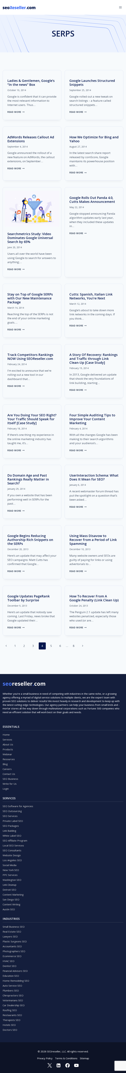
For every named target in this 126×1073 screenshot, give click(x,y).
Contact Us (9, 774)
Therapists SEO (11, 1020)
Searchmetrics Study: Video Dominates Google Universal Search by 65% (30, 238)
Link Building (9, 830)
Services (7, 739)
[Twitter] (49, 1065)
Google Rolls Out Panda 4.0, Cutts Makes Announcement (92, 199)
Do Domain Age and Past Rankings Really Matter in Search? (28, 479)
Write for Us (10, 783)
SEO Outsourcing (12, 811)
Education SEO (11, 975)
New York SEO (11, 870)
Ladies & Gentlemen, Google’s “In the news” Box (31, 82)
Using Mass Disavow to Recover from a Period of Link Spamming (93, 540)
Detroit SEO (9, 889)
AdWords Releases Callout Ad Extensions (30, 139)
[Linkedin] (58, 1065)
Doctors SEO (10, 1029)
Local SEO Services (13, 845)
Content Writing (11, 904)
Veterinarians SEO (13, 1000)
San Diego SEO (11, 899)
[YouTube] (76, 1065)
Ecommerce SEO (12, 956)
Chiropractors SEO (13, 995)
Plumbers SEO (11, 990)
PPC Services (10, 875)
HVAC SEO (8, 961)
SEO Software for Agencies (18, 806)
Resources (9, 759)
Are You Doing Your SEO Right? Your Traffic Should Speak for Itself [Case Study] (31, 419)
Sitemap (84, 1058)
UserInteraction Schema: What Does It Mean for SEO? (93, 477)
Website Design (12, 855)
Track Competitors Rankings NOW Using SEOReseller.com (30, 356)
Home (6, 734)
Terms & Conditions (66, 1058)
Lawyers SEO (10, 936)
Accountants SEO (12, 946)
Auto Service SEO (12, 985)
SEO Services (10, 816)
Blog (5, 764)
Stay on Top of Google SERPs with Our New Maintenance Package (30, 298)
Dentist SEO (9, 966)
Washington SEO (12, 879)
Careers (7, 769)
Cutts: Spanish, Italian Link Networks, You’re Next (91, 296)
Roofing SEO (10, 1010)
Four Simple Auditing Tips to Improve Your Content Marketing (92, 419)
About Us (8, 744)
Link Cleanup (9, 884)
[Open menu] (120, 7)
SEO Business (10, 778)
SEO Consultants (12, 850)
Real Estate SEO (12, 931)
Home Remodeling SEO (16, 980)
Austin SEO (9, 909)
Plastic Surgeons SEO (15, 941)
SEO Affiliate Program (15, 840)
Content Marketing (13, 894)
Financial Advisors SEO (15, 970)
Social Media (9, 865)
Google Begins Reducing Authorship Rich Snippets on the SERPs (30, 540)
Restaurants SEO (12, 1015)
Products (8, 749)
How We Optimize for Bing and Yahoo (94, 139)
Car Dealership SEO (14, 1005)
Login (6, 788)
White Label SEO (12, 835)
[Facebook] (67, 1065)
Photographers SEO (14, 951)
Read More (16, 111)
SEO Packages (11, 825)
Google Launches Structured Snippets (92, 82)
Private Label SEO (13, 821)
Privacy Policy (44, 1058)
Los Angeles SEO (12, 860)
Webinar (7, 754)
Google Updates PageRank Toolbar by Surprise (28, 598)
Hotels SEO (9, 1025)
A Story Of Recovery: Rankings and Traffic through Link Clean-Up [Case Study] (93, 358)
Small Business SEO (14, 926)
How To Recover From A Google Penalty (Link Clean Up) (94, 598)
